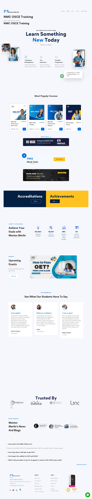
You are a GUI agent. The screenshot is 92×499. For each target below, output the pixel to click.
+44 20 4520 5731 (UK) (16, 479)
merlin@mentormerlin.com (17, 485)
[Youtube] (13, 490)
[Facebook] (10, 490)
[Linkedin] (16, 490)
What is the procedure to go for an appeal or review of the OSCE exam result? (35, 460)
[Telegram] (23, 490)
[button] (59, 159)
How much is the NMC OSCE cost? (20, 444)
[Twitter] (20, 489)
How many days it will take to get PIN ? (21, 452)
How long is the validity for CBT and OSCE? (23, 456)
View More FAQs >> (82, 464)
